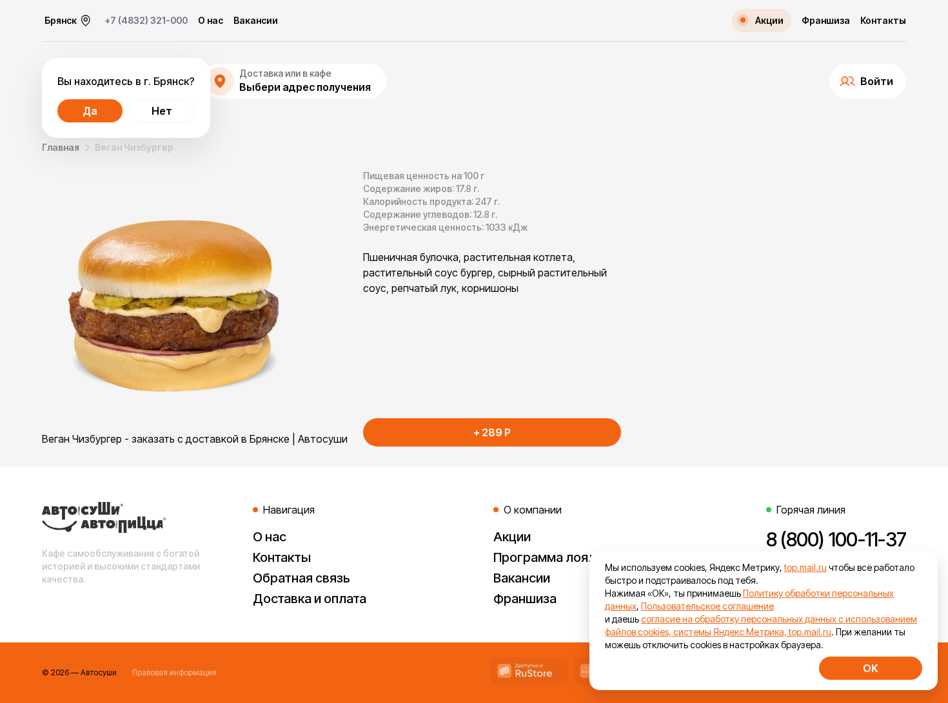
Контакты (883, 20)
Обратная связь (301, 578)
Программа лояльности (565, 557)
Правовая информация (174, 672)
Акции (512, 536)
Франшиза (826, 20)
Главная (60, 147)
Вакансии (255, 20)
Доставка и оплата (309, 598)
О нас (210, 20)
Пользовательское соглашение (707, 606)
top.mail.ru (805, 567)
